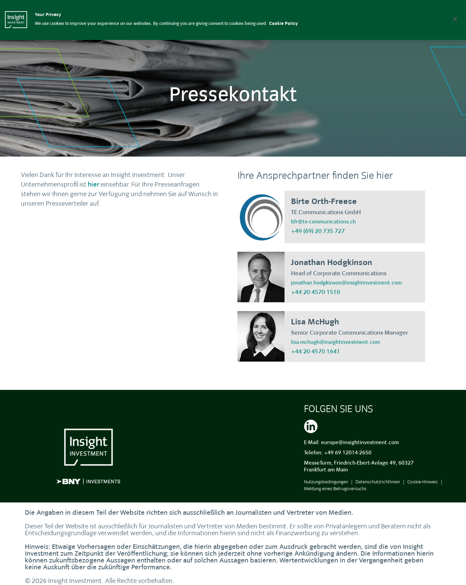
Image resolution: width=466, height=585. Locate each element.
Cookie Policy (283, 23)
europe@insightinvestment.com (360, 442)
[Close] (455, 18)
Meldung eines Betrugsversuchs (335, 489)
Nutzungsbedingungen (326, 482)
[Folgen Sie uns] (311, 425)
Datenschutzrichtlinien (377, 482)
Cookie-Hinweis (422, 482)
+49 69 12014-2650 (348, 452)
